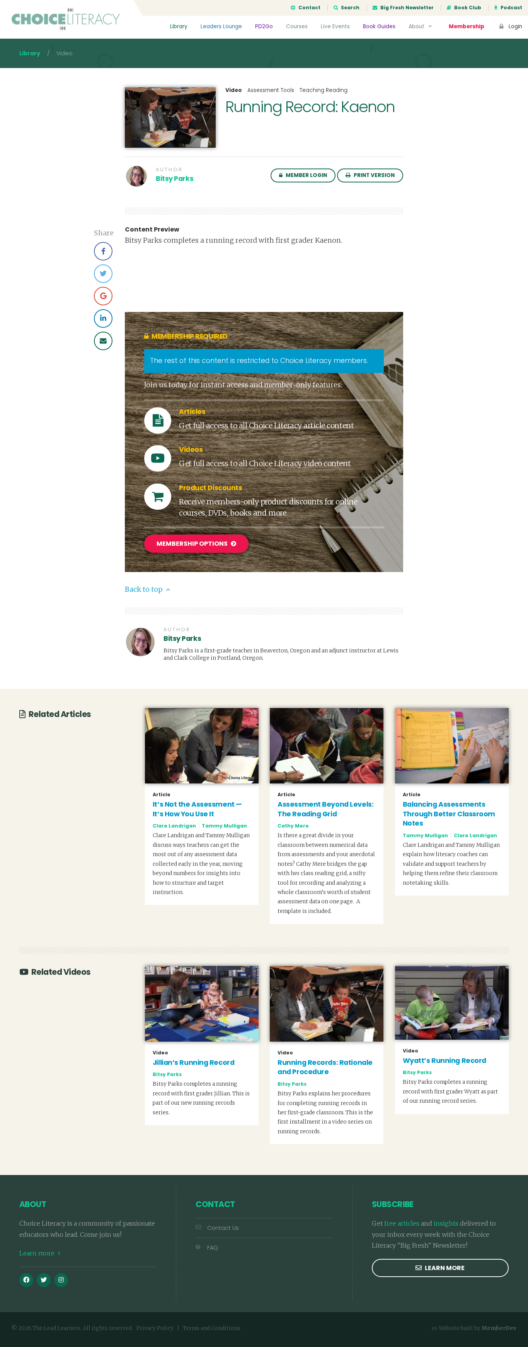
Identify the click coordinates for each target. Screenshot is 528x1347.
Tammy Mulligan (224, 826)
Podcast (510, 8)
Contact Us (223, 1228)
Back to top (144, 589)
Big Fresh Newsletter (406, 8)
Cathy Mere (293, 826)
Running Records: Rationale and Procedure (325, 1067)
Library (178, 26)
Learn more (37, 1253)
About (417, 26)
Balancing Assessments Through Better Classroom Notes (449, 814)
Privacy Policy (155, 1328)
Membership (466, 26)
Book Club (467, 8)
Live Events (335, 26)
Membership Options (193, 543)
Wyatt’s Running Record (444, 1060)
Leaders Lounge (221, 26)
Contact (308, 8)
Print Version (374, 175)
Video (233, 90)
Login (514, 26)
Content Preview (152, 229)
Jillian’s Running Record (193, 1062)
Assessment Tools (270, 90)
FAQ (212, 1248)
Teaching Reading (323, 90)
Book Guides (379, 26)
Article (161, 795)
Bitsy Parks (174, 178)
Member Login (305, 175)
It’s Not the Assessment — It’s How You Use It (197, 809)
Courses (297, 26)
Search (349, 8)
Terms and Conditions (211, 1328)
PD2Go (264, 26)
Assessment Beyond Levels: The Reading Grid (325, 809)
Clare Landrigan (174, 826)
